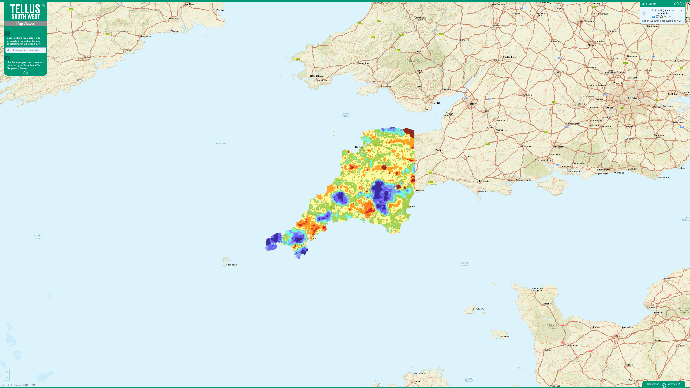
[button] (8, 50)
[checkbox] (644, 13)
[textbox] (26, 50)
